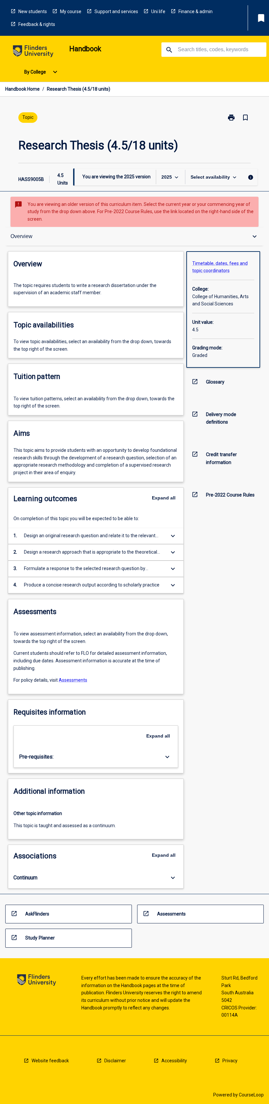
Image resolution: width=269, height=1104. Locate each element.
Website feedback (50, 1060)
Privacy (230, 1060)
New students (32, 11)
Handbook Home (22, 89)
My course (70, 11)
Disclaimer (115, 1060)
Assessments (73, 680)
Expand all (164, 497)
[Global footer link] (37, 981)
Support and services (116, 11)
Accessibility (174, 1060)
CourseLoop (251, 1094)
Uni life (158, 11)
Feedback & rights (36, 24)
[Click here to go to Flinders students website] (33, 52)
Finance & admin (195, 11)
